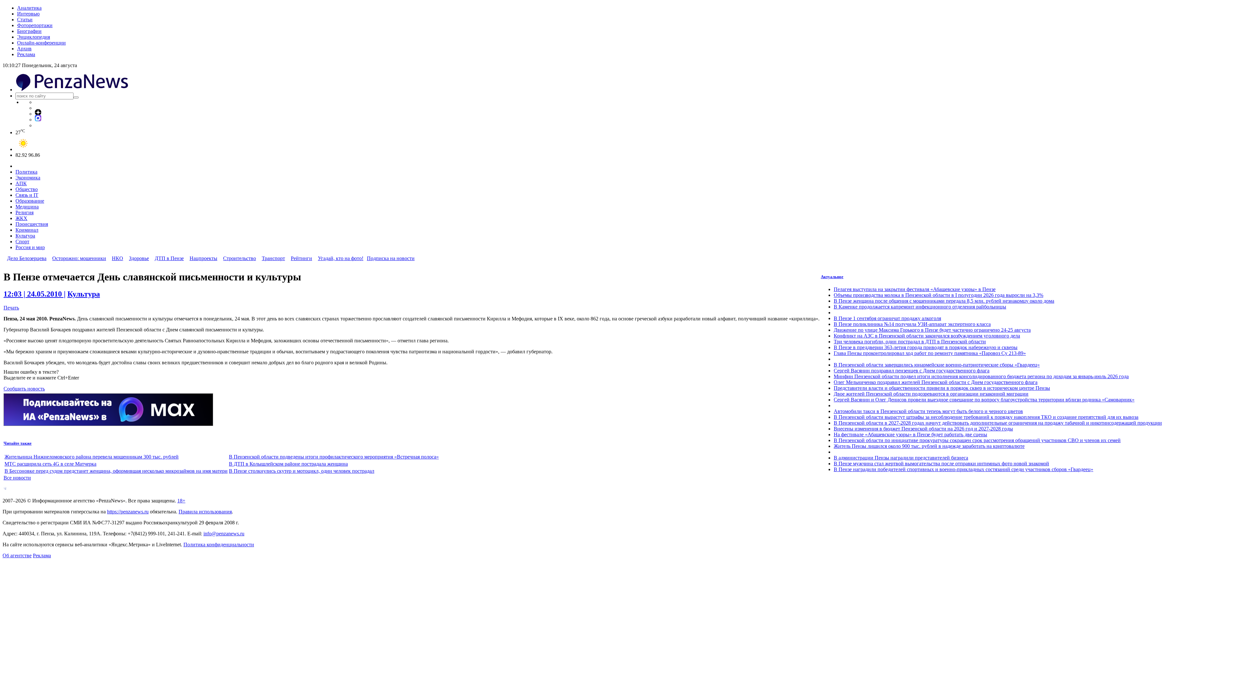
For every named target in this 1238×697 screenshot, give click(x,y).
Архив (24, 48)
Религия (24, 212)
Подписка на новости (391, 258)
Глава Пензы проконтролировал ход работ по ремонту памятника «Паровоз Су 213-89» (930, 353)
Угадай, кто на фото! (340, 258)
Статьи (25, 19)
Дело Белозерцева (26, 258)
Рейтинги (301, 258)
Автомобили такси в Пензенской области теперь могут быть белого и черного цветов (928, 411)
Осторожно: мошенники (79, 258)
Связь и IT (26, 195)
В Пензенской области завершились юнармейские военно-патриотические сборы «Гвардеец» (937, 365)
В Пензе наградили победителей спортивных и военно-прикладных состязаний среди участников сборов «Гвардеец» (963, 469)
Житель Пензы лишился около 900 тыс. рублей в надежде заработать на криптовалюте (929, 446)
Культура (25, 235)
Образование (29, 201)
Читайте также (18, 443)
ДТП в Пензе (169, 258)
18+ (181, 500)
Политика (26, 172)
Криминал (26, 230)
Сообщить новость (24, 388)
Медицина (27, 206)
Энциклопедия (33, 37)
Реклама (26, 54)
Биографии (29, 31)
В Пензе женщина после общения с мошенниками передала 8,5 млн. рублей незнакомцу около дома (944, 301)
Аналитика (29, 8)
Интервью (28, 13)
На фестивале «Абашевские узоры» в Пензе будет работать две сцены (910, 434)
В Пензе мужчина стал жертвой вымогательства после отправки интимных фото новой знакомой (941, 463)
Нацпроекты (203, 258)
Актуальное (832, 276)
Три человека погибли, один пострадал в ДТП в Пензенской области (910, 341)
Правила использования (205, 511)
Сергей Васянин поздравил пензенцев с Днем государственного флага (911, 370)
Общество (26, 189)
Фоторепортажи (35, 25)
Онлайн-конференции (41, 42)
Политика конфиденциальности (218, 544)
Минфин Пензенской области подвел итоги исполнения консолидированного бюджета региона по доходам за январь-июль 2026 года (981, 376)
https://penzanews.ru (128, 511)
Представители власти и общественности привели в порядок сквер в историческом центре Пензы (942, 388)
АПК (21, 183)
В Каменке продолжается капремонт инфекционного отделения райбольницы (920, 306)
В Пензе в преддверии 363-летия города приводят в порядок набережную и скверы (925, 347)
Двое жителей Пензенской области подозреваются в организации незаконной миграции (931, 394)
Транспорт (273, 258)
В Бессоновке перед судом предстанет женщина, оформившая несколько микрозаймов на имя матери (116, 471)
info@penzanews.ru (223, 533)
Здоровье (139, 258)
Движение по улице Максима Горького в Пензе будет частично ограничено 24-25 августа (932, 330)
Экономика (27, 177)
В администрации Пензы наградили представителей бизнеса (901, 457)
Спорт (22, 241)
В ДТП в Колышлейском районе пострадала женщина (288, 464)
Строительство (239, 258)
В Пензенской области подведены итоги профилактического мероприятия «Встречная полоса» (334, 457)
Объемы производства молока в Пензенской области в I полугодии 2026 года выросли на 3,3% (938, 295)
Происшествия (31, 224)
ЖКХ (21, 218)
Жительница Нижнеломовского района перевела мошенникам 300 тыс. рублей (92, 457)
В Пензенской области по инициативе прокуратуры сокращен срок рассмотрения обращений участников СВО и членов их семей (977, 440)
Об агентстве (17, 555)
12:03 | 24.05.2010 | (34, 294)
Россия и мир (30, 247)
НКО (117, 258)
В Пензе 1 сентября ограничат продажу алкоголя (887, 318)
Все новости (17, 477)
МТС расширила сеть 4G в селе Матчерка (50, 464)
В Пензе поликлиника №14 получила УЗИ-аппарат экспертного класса (912, 324)
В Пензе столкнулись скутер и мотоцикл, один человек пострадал (301, 471)
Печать (11, 307)
